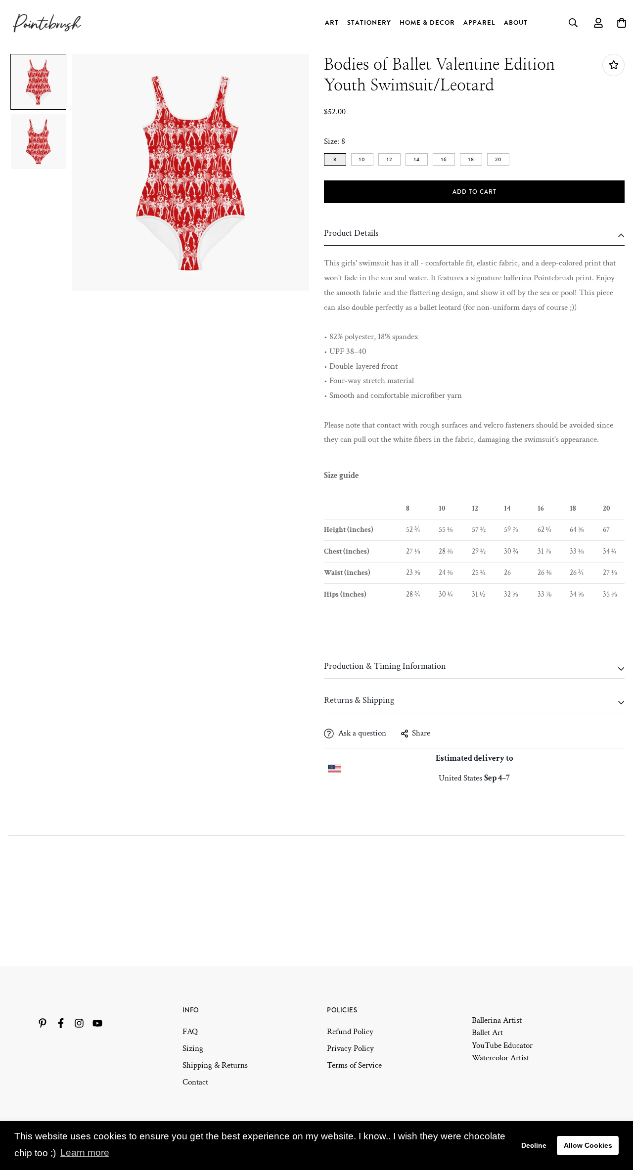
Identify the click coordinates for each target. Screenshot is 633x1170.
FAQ (190, 1031)
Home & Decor (427, 23)
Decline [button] (533, 1145)
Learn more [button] (84, 1152)
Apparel (479, 23)
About (516, 23)
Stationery (369, 23)
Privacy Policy (350, 1048)
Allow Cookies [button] (588, 1145)
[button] (38, 82)
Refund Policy (350, 1031)
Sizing (192, 1048)
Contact (195, 1082)
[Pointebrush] (48, 22)
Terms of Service (354, 1065)
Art (332, 23)
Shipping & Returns (215, 1065)
